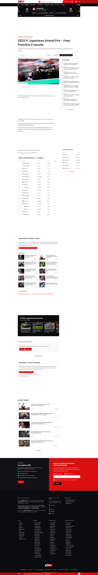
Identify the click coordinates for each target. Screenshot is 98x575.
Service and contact (70, 501)
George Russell (27, 508)
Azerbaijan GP (53, 545)
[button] (27, 10)
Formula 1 (39, 293)
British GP (52, 535)
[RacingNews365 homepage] (18, 4)
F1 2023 (44, 293)
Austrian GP (52, 534)
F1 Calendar (32, 4)
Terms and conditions (39, 569)
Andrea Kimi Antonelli (39, 532)
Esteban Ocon (37, 540)
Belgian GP (52, 537)
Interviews (46, 4)
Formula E (63, 4)
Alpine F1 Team (22, 529)
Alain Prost (68, 524)
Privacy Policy (48, 569)
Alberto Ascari (68, 527)
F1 (30, 293)
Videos (52, 4)
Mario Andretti (68, 555)
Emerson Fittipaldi (69, 547)
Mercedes (32, 125)
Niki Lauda (68, 540)
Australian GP (52, 522)
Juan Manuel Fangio (70, 545)
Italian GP (52, 542)
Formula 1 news (50, 293)
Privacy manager (73, 569)
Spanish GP (52, 543)
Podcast (57, 4)
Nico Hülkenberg (38, 548)
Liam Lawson (37, 552)
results (28, 152)
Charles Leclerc (35, 508)
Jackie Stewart (69, 534)
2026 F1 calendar (27, 510)
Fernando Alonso (35, 506)
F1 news (26, 4)
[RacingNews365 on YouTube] (72, 1)
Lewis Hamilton (37, 529)
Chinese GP (52, 524)
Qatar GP (52, 552)
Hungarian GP (53, 539)
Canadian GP (52, 529)
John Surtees (68, 553)
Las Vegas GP (52, 550)
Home (22, 4)
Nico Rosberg (68, 522)
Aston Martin (21, 532)
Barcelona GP (53, 532)
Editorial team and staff (70, 500)
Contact (54, 569)
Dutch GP (52, 540)
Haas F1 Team (21, 534)
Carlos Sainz (37, 537)
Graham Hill (68, 548)
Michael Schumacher (70, 526)
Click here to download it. (23, 375)
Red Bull (21, 119)
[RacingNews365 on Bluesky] (70, 1)
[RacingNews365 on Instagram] (65, 1)
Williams (20, 537)
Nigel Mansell (68, 542)
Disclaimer (30, 569)
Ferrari (20, 526)
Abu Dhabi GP (53, 553)
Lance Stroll (37, 547)
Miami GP (52, 527)
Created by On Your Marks (63, 569)
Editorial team (23, 569)
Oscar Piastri (37, 535)
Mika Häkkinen (68, 535)
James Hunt (68, 532)
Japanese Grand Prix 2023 (25, 37)
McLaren (20, 524)
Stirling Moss (68, 543)
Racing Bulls (21, 535)
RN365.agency (68, 503)
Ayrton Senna (68, 529)
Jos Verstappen (69, 537)
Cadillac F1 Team (22, 539)
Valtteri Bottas (37, 542)
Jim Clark (67, 539)
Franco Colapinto (38, 555)
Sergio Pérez (37, 539)
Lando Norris (20, 508)
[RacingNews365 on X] (69, 1)
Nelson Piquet (68, 550)
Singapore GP (53, 547)
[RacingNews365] (21, 1)
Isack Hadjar (37, 534)
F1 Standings (40, 4)
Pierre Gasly (37, 545)
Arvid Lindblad (37, 543)
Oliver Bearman (38, 553)
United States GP (53, 548)
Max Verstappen (25, 506)
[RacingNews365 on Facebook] (67, 1)
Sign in (21, 481)
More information (50, 15)
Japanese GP (52, 526)
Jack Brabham (69, 552)
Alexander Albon (38, 550)
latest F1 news (24, 500)
